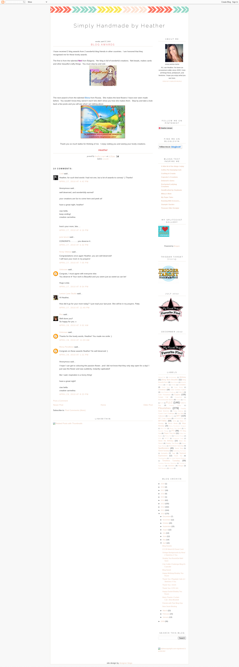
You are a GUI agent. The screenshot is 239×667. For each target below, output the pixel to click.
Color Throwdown (164, 394)
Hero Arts (171, 416)
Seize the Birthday (165, 441)
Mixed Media (173, 423)
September (167, 526)
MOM (174, 421)
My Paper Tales (167, 197)
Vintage (180, 465)
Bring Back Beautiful (170, 380)
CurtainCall (178, 397)
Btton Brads (174, 382)
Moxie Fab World (175, 428)
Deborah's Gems (167, 181)
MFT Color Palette (164, 418)
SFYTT (167, 438)
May (164, 540)
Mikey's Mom (166, 194)
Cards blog (166, 387)
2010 (163, 514)
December (167, 516)
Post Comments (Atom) (75, 410)
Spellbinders (163, 448)
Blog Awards (167, 546)
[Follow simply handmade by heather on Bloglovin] (170, 148)
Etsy (184, 399)
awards (106, 158)
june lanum (64, 237)
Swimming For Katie (179, 451)
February (166, 614)
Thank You (178, 456)
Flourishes (164, 408)
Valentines (171, 465)
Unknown (63, 269)
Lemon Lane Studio (67, 293)
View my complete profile (172, 81)
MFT (178, 416)
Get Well (180, 413)
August (165, 530)
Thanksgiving (162, 458)
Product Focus (179, 436)
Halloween (161, 416)
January (166, 617)
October (166, 523)
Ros (61, 314)
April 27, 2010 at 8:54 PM (73, 286)
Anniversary (172, 377)
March (165, 611)
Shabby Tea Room (172, 443)
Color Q (181, 392)
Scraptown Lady (177, 438)
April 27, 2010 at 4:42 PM (73, 181)
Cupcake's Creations (169, 177)
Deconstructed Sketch (165, 399)
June (165, 536)
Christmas (162, 390)
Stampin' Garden (167, 204)
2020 (163, 484)
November (167, 520)
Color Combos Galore (178, 389)
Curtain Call (163, 397)
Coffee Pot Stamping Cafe (171, 170)
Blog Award (166, 570)
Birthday (183, 377)
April (165, 543)
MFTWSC (162, 421)
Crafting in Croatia (168, 174)
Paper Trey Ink (170, 433)
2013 (163, 504)
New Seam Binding (169, 606)
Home (103, 405)
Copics (177, 394)
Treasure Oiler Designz (170, 208)
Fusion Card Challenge (166, 413)
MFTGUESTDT (179, 418)
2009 (163, 621)
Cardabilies (182, 385)
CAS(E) (173, 385)
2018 (163, 487)
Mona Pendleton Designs (177, 426)
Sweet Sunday (163, 451)
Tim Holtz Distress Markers (177, 458)
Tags (173, 453)
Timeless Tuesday (171, 460)
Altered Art (161, 377)
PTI (173, 431)
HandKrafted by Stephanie (171, 190)
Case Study (178, 387)
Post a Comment (60, 401)
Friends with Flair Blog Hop (172, 603)
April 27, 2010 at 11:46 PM (74, 307)
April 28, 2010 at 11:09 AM (74, 340)
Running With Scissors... (170, 201)
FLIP (161, 403)
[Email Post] (117, 156)
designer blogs (125, 663)
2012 (163, 507)
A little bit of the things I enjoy (172, 166)
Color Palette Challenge (168, 392)
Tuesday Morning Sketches (167, 463)
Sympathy (164, 453)
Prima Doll (168, 436)
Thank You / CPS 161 (170, 588)
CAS (167, 385)
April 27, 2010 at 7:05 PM (73, 263)
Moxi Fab (164, 428)
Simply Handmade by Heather (119, 26)
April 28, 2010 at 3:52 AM (73, 325)
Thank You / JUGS (169, 585)
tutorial (171, 468)
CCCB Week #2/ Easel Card (173, 549)
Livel (61, 173)
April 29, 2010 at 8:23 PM (73, 394)
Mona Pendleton (66, 347)
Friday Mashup (178, 411)
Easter (178, 399)
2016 (163, 494)
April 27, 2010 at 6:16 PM (73, 230)
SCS (159, 438)
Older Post (148, 405)
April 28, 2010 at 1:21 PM (73, 355)
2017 (163, 490)
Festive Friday (175, 405)
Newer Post (58, 405)
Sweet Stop (179, 448)
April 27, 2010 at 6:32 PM (73, 245)
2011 (163, 510)
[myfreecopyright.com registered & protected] (172, 651)
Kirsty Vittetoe (65, 252)
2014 (163, 500)
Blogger (177, 246)
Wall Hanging (162, 468)
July (164, 533)
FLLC (169, 402)
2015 (163, 497)
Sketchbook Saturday (176, 446)
